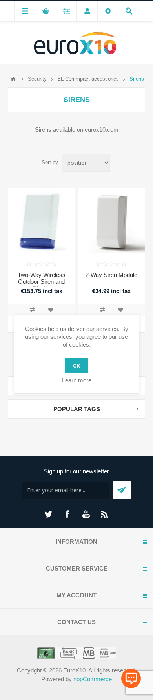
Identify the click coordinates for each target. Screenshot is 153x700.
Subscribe (122, 490)
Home (13, 79)
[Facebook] (67, 514)
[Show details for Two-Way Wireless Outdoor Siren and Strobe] (41, 221)
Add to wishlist (50, 310)
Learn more (76, 380)
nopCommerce (92, 679)
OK (76, 365)
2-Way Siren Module (111, 275)
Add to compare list (32, 310)
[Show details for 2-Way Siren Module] (111, 221)
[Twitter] (48, 514)
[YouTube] (86, 514)
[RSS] (104, 514)
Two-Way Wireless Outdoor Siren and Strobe (42, 282)
